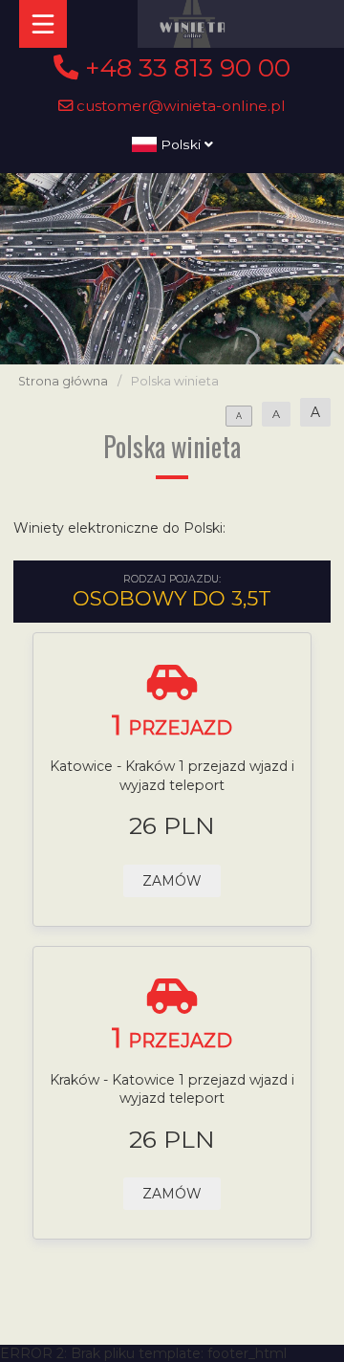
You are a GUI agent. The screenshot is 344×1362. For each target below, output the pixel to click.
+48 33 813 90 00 (184, 68)
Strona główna (63, 381)
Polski (180, 144)
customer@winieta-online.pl (179, 106)
